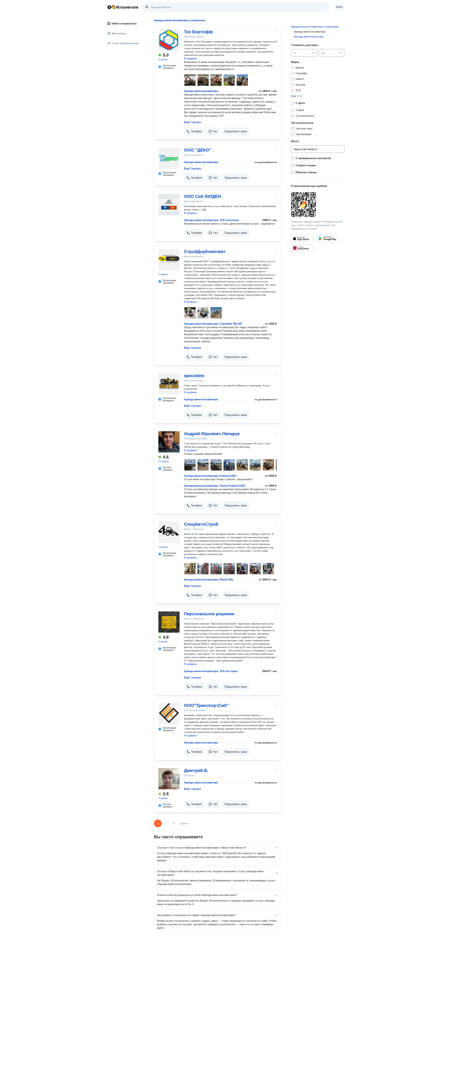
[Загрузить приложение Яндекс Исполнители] (318, 204)
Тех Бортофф (198, 31)
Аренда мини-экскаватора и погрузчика (315, 26)
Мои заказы (119, 33)
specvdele (194, 375)
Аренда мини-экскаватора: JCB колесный (211, 220)
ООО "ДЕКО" (197, 150)
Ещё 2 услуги (192, 168)
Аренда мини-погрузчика (309, 36)
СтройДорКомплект (205, 251)
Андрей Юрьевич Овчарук (212, 433)
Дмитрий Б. (196, 770)
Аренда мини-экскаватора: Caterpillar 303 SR (213, 323)
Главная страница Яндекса (109, 7)
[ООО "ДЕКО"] (169, 158)
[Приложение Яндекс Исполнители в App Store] (302, 238)
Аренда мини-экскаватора (201, 90)
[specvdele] (169, 383)
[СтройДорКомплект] (169, 259)
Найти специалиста (124, 23)
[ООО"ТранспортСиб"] (169, 713)
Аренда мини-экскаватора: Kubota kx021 (210, 475)
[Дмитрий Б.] (169, 778)
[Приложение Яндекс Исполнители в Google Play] (327, 238)
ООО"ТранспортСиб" (206, 705)
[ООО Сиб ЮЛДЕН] (169, 204)
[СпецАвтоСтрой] (169, 532)
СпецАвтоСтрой (201, 524)
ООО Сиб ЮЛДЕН (202, 196)
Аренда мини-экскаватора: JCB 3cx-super (211, 671)
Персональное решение (209, 613)
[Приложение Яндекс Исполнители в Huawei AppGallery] (302, 248)
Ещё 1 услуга (192, 122)
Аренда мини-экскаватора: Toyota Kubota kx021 (214, 485)
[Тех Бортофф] (169, 40)
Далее (184, 823)
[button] (194, 131)
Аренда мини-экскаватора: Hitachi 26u (208, 579)
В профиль (190, 58)
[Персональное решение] (169, 622)
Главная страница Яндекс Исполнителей (122, 7)
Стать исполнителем (125, 43)
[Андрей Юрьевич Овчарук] (169, 441)
